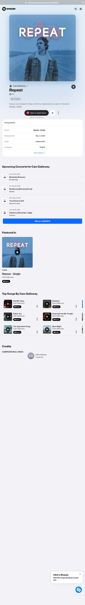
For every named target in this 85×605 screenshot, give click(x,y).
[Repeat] (73, 87)
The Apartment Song (21, 326)
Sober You (17, 314)
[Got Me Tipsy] (8, 304)
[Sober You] (8, 316)
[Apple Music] (6, 281)
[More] (37, 306)
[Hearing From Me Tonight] (47, 316)
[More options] (58, 113)
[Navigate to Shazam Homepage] (8, 9)
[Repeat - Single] (17, 260)
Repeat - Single (15, 106)
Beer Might (56, 326)
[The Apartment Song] (8, 329)
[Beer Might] (47, 329)
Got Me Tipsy (18, 301)
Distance (56, 301)
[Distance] (47, 304)
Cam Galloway (19, 303)
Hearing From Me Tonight (62, 314)
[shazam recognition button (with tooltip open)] (78, 589)
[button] (83, 2)
